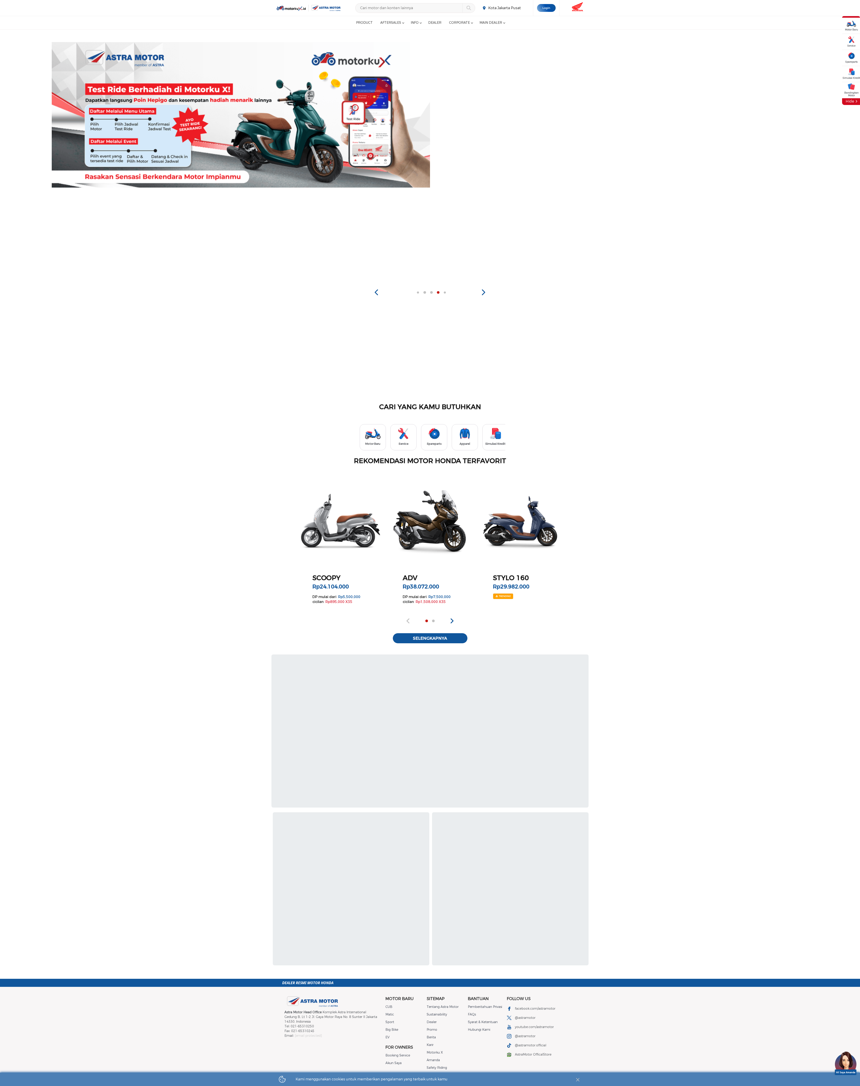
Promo (432, 1030)
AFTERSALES (390, 23)
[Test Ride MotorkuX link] (241, 115)
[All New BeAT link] (623, 115)
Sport (389, 1022)
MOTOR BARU (399, 998)
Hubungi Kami (479, 1030)
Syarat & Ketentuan (483, 1022)
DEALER (434, 23)
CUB (388, 1007)
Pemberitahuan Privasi (485, 1007)
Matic (389, 1014)
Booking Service (397, 1055)
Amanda (433, 1060)
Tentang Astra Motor (443, 1007)
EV (387, 1037)
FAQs (472, 1014)
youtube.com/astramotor (534, 1027)
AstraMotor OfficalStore (533, 1054)
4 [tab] (418, 292)
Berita (431, 1037)
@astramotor (525, 1018)
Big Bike (391, 1030)
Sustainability (437, 1014)
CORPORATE (459, 23)
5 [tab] (424, 292)
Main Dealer (490, 23)
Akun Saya (393, 1063)
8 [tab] (445, 292)
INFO (415, 23)
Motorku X (435, 1052)
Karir (430, 1045)
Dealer (432, 1022)
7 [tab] (438, 292)
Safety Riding (437, 1068)
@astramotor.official (530, 1045)
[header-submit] (468, 8)
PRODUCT (364, 23)
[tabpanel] (241, 115)
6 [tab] (431, 292)
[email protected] (308, 1036)
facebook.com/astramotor (535, 1009)
